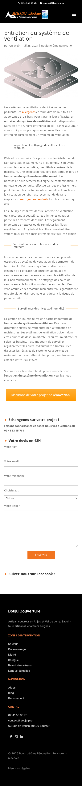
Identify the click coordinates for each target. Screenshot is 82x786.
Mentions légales (19, 768)
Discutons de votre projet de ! (41, 395)
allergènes (28, 112)
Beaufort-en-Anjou (19, 665)
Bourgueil (14, 660)
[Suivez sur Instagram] (15, 736)
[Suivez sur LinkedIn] (21, 736)
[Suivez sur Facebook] (10, 736)
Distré (12, 654)
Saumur (13, 643)
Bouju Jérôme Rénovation (57, 45)
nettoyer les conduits (34, 199)
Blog (11, 692)
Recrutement (16, 698)
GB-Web (14, 45)
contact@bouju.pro (20, 720)
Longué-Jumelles (19, 670)
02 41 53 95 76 (17, 715)
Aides (12, 687)
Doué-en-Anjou (17, 649)
